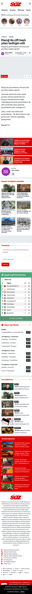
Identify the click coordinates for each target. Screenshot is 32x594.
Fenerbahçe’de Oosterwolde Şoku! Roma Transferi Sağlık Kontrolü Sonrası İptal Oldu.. (16, 15)
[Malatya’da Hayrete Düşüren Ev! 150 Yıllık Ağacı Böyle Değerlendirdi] (8, 188)
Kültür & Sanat (25, 568)
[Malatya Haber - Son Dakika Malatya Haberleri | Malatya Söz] (16, 3)
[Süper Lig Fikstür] (29, 325)
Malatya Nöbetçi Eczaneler (11, 550)
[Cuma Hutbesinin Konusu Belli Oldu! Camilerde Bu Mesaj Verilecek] (24, 188)
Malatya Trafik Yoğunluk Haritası (13, 556)
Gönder (5, 264)
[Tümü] (29, 379)
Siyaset (26, 572)
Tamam (22, 591)
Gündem (4, 10)
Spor (16, 384)
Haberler (4, 37)
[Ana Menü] (2, 4)
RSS (5, 584)
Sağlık (20, 572)
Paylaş (5, 76)
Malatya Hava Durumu (10, 552)
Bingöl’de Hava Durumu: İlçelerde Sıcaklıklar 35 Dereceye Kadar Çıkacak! (7, 229)
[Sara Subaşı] (6, 171)
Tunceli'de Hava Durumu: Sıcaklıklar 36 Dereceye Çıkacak (23, 211)
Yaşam (28, 10)
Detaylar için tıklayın (16, 318)
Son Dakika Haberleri (10, 561)
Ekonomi (21, 10)
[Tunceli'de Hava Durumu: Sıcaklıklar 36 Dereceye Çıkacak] (24, 205)
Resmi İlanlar (6, 570)
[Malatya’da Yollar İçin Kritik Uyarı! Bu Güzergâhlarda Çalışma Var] (8, 205)
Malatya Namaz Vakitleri (11, 554)
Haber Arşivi (7, 563)
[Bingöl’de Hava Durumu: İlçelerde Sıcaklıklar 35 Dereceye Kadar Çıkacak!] (8, 221)
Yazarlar (13, 10)
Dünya (16, 568)
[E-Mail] (13, 174)
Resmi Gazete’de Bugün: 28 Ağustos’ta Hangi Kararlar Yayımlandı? (21, 423)
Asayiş (14, 570)
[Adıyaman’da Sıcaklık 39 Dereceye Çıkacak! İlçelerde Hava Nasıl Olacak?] (24, 221)
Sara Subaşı (15, 170)
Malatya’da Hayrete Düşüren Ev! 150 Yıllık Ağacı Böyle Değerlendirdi (22, 397)
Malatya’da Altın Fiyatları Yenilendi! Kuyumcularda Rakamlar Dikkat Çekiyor (22, 432)
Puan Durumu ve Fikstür (10, 557)
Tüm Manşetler (8, 559)
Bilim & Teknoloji (7, 568)
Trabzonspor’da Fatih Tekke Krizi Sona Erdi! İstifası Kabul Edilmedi (21, 388)
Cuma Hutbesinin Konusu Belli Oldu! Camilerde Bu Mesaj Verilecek (22, 414)
